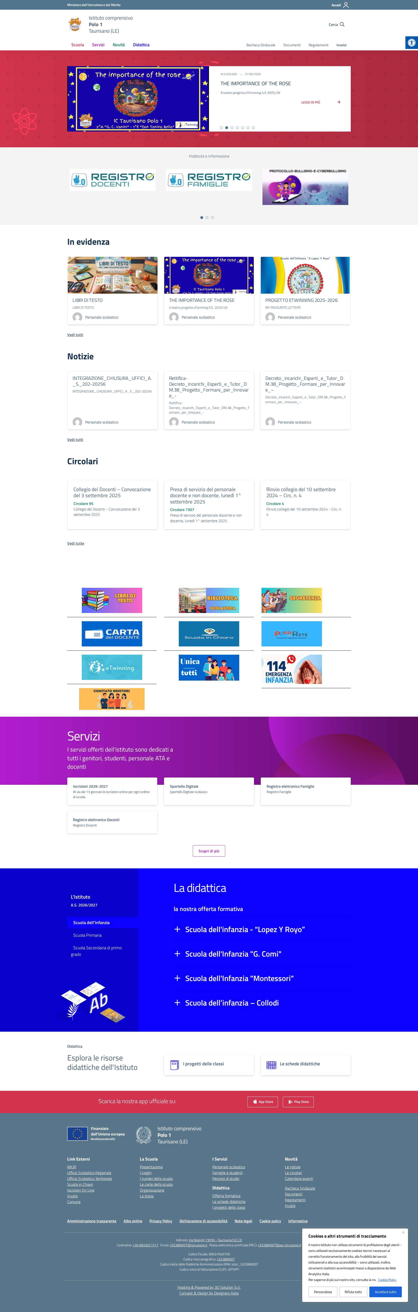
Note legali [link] (243, 1221)
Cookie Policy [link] (387, 1279)
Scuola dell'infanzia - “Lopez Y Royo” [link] (245, 929)
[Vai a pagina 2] (207, 217)
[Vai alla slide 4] (237, 127)
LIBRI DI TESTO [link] (88, 300)
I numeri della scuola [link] (156, 1178)
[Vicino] (403, 1232)
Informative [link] (298, 1221)
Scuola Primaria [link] (87, 935)
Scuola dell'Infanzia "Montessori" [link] (239, 978)
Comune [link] (74, 1202)
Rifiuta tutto (353, 1291)
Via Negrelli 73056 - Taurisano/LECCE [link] (215, 1239)
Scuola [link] (77, 44)
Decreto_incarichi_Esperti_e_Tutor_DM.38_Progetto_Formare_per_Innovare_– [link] (305, 383)
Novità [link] (119, 44)
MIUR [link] (71, 1167)
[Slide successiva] (358, 99)
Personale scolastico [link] (228, 1167)
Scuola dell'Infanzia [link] (91, 922)
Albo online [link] (133, 1221)
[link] (411, 42)
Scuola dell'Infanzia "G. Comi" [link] (233, 953)
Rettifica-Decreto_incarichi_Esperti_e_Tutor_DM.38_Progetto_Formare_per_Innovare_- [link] (209, 386)
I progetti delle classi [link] (228, 1207)
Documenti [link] (292, 45)
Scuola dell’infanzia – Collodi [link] (232, 1002)
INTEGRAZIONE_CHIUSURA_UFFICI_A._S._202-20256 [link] (112, 381)
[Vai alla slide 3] (232, 127)
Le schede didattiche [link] (229, 1201)
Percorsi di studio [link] (225, 1178)
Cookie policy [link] (270, 1221)
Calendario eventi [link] (299, 1178)
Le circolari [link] (293, 1173)
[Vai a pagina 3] (212, 217)
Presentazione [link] (151, 1167)
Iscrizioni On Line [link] (80, 1190)
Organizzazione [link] (152, 1190)
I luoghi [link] (145, 1173)
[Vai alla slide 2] (226, 127)
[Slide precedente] (59, 99)
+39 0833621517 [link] (145, 1245)
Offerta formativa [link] (226, 1196)
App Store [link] (265, 1101)
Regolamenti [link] (318, 45)
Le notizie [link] (292, 1167)
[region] (355, 1265)
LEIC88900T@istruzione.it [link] (188, 1245)
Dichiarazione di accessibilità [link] (203, 1221)
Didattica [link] (141, 44)
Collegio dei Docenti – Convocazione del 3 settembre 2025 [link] (112, 492)
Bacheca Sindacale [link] (260, 45)
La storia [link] (147, 1196)
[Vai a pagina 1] (201, 217)
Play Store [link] (301, 1101)
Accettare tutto (385, 1291)
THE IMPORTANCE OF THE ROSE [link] (202, 300)
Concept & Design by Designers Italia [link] (209, 1293)
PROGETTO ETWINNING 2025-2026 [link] (301, 300)
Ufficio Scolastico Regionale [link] (89, 1173)
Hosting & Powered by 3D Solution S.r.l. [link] (209, 1287)
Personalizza (323, 1291)
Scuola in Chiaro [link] (80, 1184)
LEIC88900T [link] (226, 1259)
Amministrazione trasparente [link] (91, 1221)
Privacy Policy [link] (160, 1221)
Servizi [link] (98, 44)
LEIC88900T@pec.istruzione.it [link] (279, 1245)
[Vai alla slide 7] (253, 127)
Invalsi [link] (341, 45)
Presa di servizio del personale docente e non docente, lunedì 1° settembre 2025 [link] (205, 495)
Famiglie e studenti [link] (227, 1173)
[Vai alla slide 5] (242, 127)
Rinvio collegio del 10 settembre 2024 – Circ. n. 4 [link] (301, 492)
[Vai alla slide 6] (247, 127)
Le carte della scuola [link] (156, 1184)
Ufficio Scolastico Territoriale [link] (89, 1178)
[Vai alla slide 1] (221, 127)
